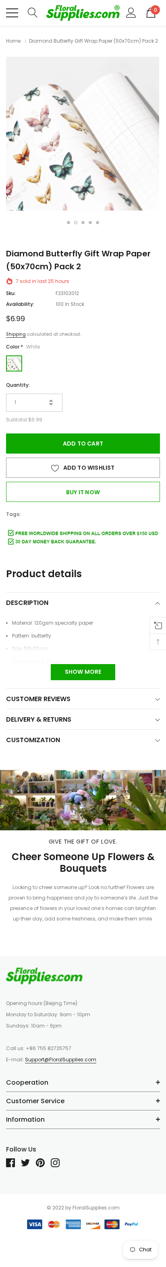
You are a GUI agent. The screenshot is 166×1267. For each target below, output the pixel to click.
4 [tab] (90, 222)
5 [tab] (97, 222)
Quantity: (18, 385)
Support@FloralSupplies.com (60, 1059)
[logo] (83, 13)
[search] (33, 12)
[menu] (12, 13)
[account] (131, 12)
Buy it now (83, 492)
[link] (44, 975)
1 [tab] (68, 222)
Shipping (16, 334)
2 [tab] (75, 222)
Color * (23, 346)
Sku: (11, 293)
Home (13, 40)
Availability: (20, 304)
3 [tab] (83, 222)
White (14, 363)
